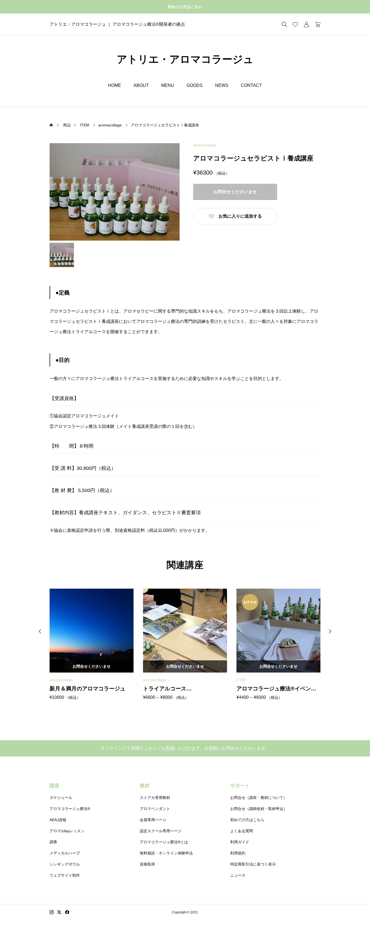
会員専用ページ (153, 820)
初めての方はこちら (185, 7)
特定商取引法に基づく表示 (253, 864)
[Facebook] (67, 912)
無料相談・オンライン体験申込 (166, 853)
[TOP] (353, 914)
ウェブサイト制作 (65, 875)
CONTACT (251, 85)
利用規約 (237, 853)
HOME (114, 85)
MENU (167, 85)
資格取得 (147, 864)
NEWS (221, 85)
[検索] (284, 24)
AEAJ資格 (58, 820)
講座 (54, 785)
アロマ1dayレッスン (67, 831)
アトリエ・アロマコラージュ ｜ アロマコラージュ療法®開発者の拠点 (117, 24)
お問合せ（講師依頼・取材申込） (258, 809)
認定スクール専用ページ (160, 831)
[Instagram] (52, 912)
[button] (40, 631)
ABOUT (141, 85)
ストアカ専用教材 (155, 797)
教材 (145, 785)
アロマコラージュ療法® (70, 809)
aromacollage (204, 145)
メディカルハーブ (65, 853)
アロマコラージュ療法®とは (164, 842)
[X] (59, 912)
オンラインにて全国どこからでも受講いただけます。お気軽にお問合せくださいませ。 (185, 748)
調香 (53, 842)
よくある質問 (241, 831)
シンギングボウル (65, 864)
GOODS (195, 85)
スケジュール (61, 797)
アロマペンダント (155, 809)
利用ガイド (239, 842)
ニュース (237, 875)
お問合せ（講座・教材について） (258, 797)
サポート (240, 785)
